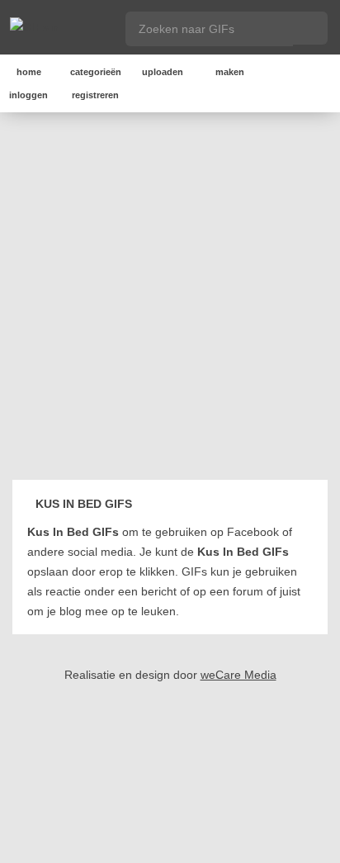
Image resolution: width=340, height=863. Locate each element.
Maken (229, 72)
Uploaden (162, 72)
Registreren (95, 95)
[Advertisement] (170, 299)
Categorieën (95, 72)
